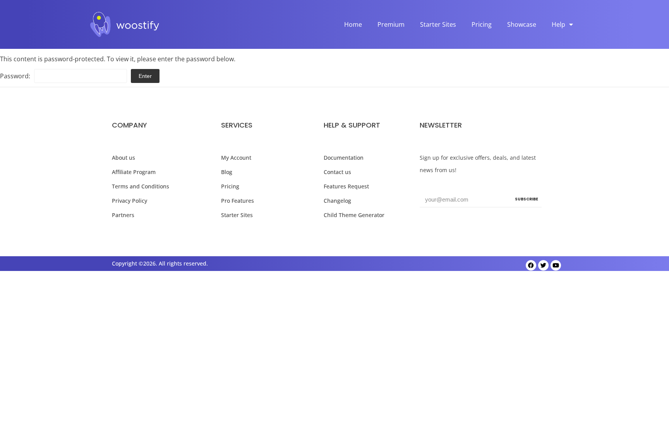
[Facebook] (531, 265)
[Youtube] (556, 265)
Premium (391, 24)
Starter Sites (438, 24)
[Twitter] (543, 265)
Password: (15, 76)
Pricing (482, 24)
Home (353, 24)
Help (558, 24)
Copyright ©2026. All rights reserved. (160, 263)
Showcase (521, 24)
